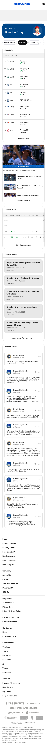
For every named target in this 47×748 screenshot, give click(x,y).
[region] (23, 156)
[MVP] (39, 717)
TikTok (5, 651)
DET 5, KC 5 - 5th (26, 100)
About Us (6, 575)
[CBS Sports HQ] (34, 703)
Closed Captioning (10, 617)
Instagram (6, 655)
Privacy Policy (8, 607)
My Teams (6, 691)
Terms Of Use (8, 603)
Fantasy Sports (8, 547)
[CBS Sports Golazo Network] (23, 708)
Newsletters (7, 687)
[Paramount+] (10, 717)
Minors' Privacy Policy (11, 611)
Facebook (6, 660)
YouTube (6, 647)
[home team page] (8, 61)
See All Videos (23, 200)
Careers (5, 579)
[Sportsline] (32, 712)
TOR (12, 107)
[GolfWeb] (30, 723)
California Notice (9, 621)
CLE (11, 130)
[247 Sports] (16, 712)
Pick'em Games (9, 543)
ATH (12, 61)
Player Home (9, 42)
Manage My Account (11, 683)
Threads (5, 668)
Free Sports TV (9, 552)
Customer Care (9, 636)
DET (12, 85)
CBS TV (5, 592)
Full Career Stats (23, 245)
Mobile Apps (8, 564)
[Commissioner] (26, 717)
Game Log (34, 42)
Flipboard (6, 672)
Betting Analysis (9, 556)
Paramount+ (7, 588)
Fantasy (22, 42)
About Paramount (10, 583)
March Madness (9, 560)
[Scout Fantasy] (17, 722)
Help (4, 632)
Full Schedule (23, 138)
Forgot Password (9, 696)
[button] (3, 4)
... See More (10, 270)
